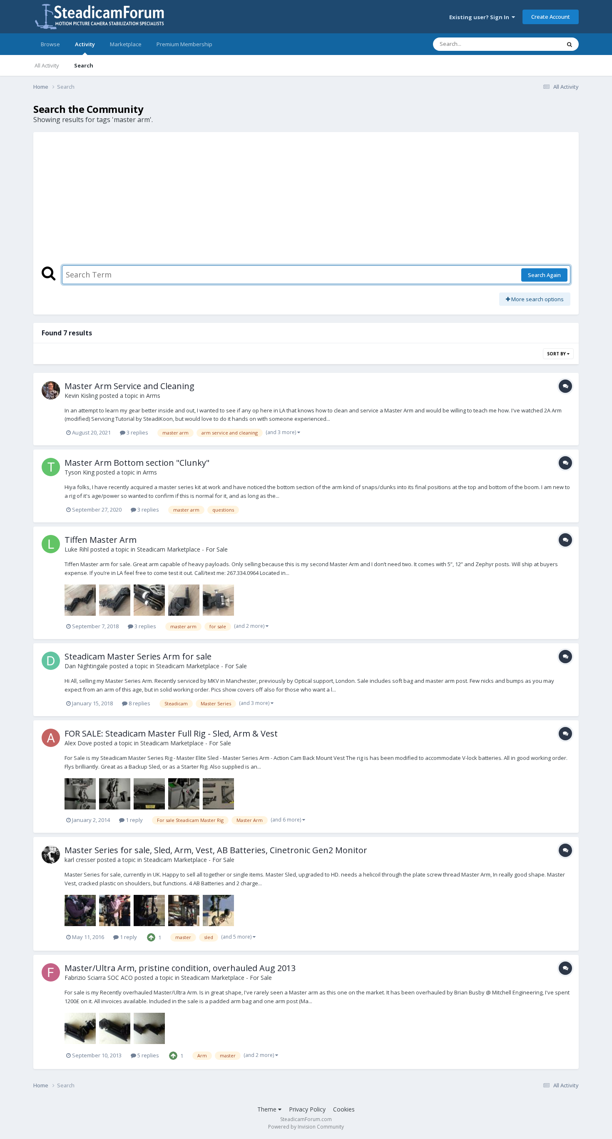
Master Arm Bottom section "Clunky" (137, 462)
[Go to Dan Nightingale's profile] (51, 661)
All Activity (47, 65)
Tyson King (80, 472)
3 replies (136, 432)
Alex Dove (78, 743)
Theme (267, 1109)
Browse (50, 44)
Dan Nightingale (86, 666)
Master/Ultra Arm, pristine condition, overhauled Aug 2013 (180, 968)
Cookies (344, 1109)
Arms (153, 396)
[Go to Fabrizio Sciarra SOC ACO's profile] (51, 972)
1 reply (133, 820)
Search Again (544, 275)
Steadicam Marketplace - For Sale (182, 549)
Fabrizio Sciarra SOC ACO (99, 978)
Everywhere (535, 43)
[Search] (569, 44)
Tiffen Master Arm (101, 539)
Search (83, 65)
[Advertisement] (306, 203)
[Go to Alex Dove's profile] (51, 738)
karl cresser (80, 860)
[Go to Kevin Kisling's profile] (51, 390)
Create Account (550, 16)
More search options (537, 299)
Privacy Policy (307, 1109)
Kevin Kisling (81, 396)
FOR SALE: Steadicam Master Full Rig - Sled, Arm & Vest (171, 733)
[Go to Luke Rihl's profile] (51, 544)
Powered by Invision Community (306, 1126)
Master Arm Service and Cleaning (129, 386)
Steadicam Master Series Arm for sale (138, 656)
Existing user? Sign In (480, 17)
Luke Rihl (77, 549)
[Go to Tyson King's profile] (51, 467)
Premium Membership (184, 44)
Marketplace (126, 44)
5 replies (147, 1055)
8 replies (138, 703)
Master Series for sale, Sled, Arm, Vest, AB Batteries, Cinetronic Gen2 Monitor (216, 850)
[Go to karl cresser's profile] (51, 854)
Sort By (557, 354)
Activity (85, 44)
